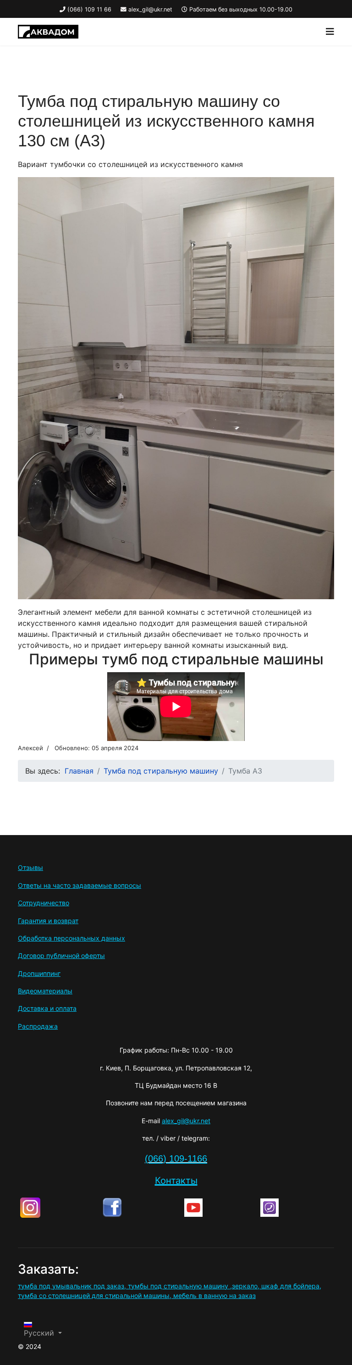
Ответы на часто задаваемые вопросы (79, 885)
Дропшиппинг (39, 973)
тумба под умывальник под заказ (71, 1286)
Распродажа (38, 1026)
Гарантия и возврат (48, 921)
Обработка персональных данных (71, 938)
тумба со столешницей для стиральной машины (94, 1295)
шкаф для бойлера (290, 1286)
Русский (40, 1332)
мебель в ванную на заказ (214, 1295)
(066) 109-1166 (176, 1158)
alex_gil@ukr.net (150, 9)
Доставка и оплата (47, 1008)
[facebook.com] (141, 1208)
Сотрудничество (43, 903)
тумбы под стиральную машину (178, 1286)
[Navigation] (330, 31)
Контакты (176, 1180)
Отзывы (30, 867)
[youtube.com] (220, 1207)
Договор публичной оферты (61, 955)
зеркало (245, 1286)
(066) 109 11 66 (89, 9)
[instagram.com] (59, 1208)
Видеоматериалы (45, 991)
